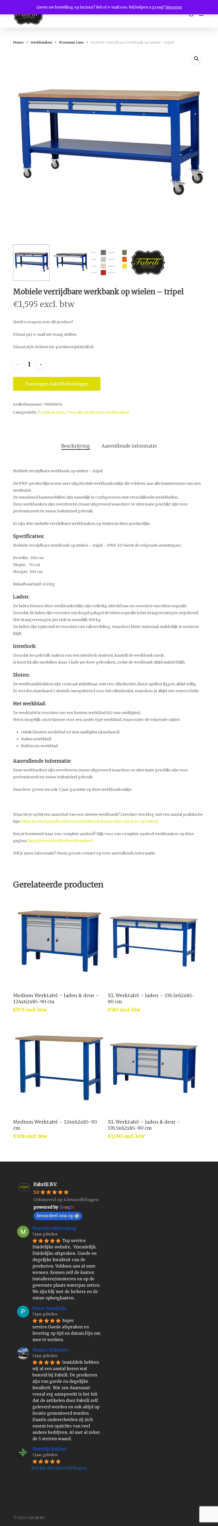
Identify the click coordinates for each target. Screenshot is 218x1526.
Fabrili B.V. (45, 1184)
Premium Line (71, 42)
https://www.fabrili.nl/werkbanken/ (60, 840)
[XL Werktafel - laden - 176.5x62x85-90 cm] (154, 941)
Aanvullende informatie (129, 446)
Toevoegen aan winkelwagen (57, 383)
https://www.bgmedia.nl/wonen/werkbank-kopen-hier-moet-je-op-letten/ (90, 821)
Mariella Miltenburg (54, 1228)
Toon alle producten (85, 412)
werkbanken (41, 42)
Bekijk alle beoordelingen (59, 1467)
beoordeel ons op (55, 1215)
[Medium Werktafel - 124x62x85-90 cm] (59, 1068)
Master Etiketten (50, 1350)
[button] (196, 58)
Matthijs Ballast (49, 1449)
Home (18, 42)
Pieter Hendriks (49, 1308)
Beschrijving (75, 446)
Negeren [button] (173, 7)
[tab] (75, 446)
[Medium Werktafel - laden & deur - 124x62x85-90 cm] (59, 941)
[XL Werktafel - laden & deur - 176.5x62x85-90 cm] (154, 1068)
